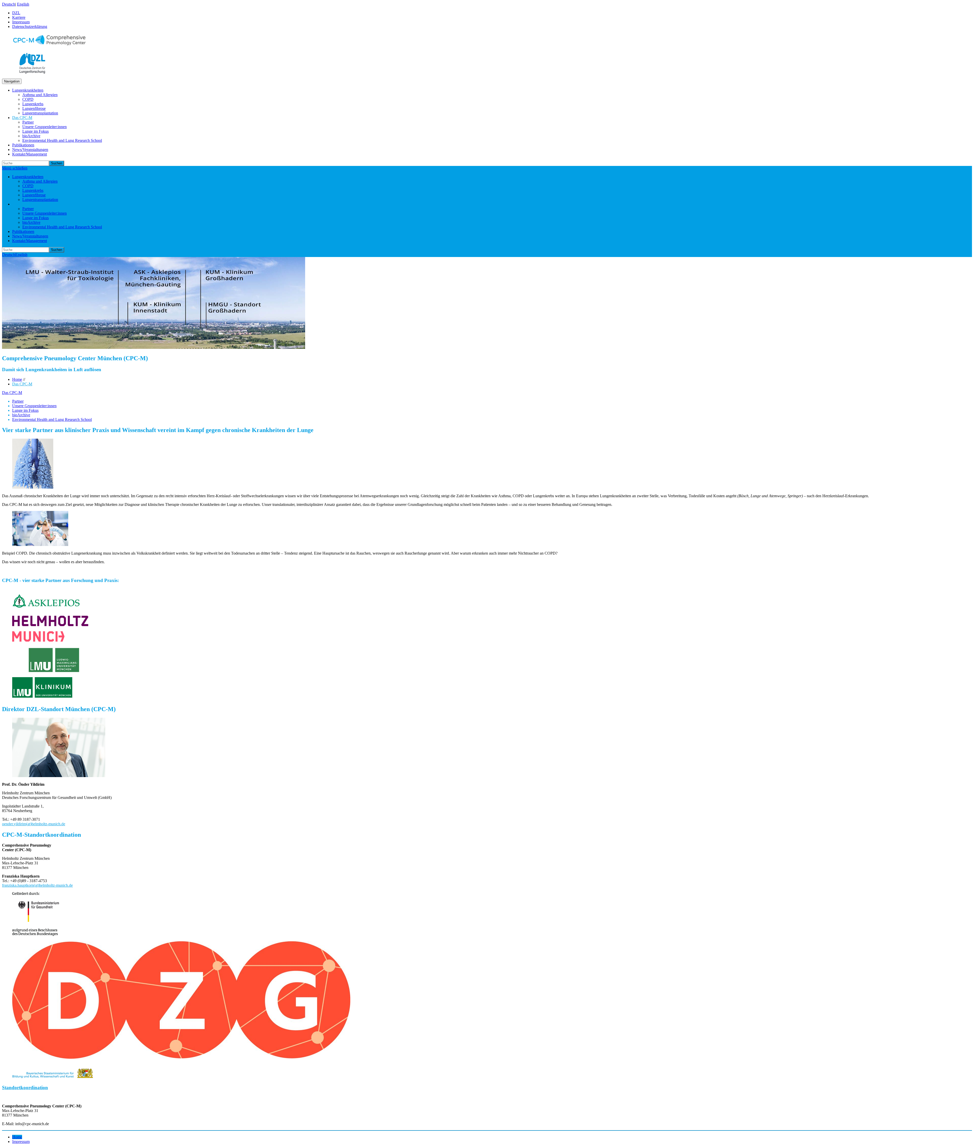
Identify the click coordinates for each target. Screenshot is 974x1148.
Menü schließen (14, 168)
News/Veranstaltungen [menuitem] (30, 149)
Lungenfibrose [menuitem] (34, 108)
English (23, 4)
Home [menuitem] (17, 1137)
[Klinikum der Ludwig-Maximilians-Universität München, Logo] (43, 698)
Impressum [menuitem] (21, 22)
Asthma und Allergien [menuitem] (40, 95)
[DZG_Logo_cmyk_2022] (181, 1057)
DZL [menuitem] (16, 13)
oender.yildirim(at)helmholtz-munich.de (33, 824)
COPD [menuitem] (27, 99)
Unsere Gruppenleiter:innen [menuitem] (44, 127)
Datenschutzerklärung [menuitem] (29, 26)
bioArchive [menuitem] (31, 136)
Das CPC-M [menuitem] (22, 117)
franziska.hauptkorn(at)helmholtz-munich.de (37, 885)
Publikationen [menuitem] (23, 145)
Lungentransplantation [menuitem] (40, 113)
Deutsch (8, 4)
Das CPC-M (22, 384)
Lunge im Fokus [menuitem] (35, 131)
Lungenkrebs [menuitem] (32, 104)
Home (17, 379)
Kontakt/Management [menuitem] (29, 154)
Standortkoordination (25, 1087)
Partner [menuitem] (28, 122)
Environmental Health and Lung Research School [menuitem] (62, 140)
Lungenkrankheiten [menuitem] (27, 90)
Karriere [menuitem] (18, 17)
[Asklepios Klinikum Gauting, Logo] (46, 609)
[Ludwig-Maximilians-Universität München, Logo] (46, 671)
